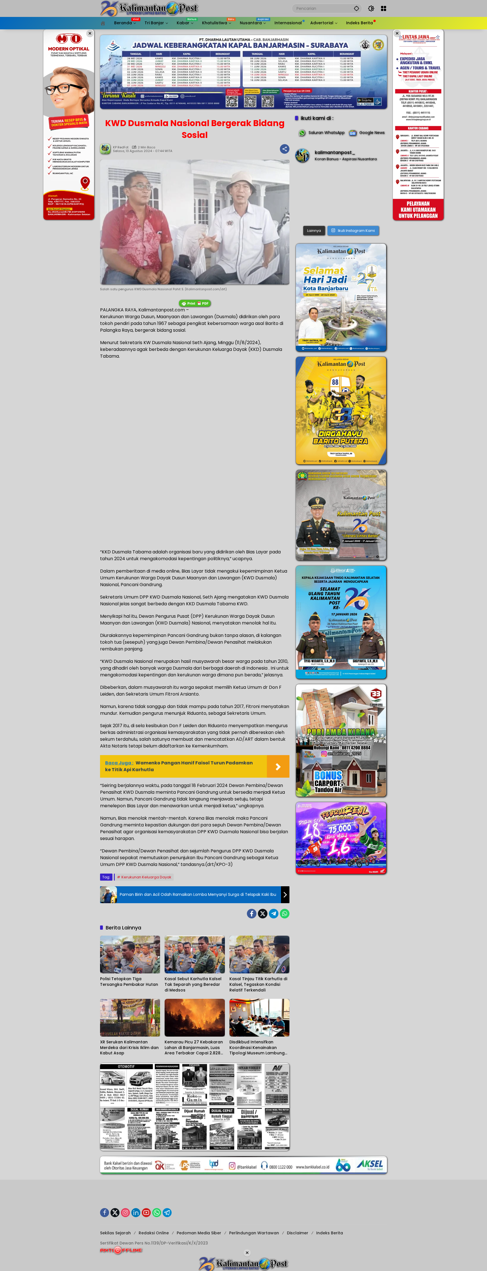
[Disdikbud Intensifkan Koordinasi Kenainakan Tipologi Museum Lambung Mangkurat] (259, 1018)
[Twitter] (262, 913)
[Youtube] (146, 1212)
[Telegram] (273, 913)
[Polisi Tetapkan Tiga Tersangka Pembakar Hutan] (130, 954)
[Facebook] (251, 913)
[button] (356, 8)
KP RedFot (121, 147)
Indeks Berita (329, 1233)
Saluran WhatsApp (327, 132)
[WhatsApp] (284, 913)
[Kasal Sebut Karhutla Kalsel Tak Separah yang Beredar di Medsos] (195, 954)
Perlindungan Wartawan (254, 1233)
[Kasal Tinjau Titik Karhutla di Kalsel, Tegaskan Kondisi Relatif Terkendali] (259, 954)
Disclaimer (297, 1233)
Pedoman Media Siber (199, 1233)
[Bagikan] (284, 149)
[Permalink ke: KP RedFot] (106, 149)
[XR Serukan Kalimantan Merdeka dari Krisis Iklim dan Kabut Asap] (130, 1018)
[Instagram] (125, 1212)
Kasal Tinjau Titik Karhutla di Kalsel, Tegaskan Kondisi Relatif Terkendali (258, 984)
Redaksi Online (154, 1233)
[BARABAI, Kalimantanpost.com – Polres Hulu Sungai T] (341, 195)
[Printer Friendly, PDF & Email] (195, 303)
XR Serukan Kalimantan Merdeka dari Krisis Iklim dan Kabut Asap (129, 1047)
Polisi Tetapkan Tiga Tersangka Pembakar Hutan (129, 981)
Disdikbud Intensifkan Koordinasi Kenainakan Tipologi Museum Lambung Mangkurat (257, 1047)
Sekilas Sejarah (115, 1233)
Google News (372, 132)
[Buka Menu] (383, 8)
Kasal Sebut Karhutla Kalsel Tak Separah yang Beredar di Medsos (193, 984)
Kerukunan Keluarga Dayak (146, 877)
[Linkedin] (135, 1212)
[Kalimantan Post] (149, 8)
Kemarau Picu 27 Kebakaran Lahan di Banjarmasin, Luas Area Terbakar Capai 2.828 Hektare (194, 1047)
